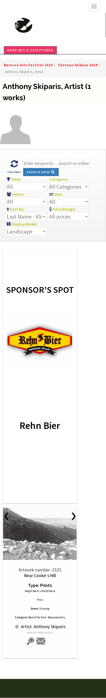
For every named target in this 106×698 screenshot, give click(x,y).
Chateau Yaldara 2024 (78, 65)
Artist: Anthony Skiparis (43, 626)
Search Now (38, 172)
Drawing (44, 608)
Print (40, 600)
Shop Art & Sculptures (30, 50)
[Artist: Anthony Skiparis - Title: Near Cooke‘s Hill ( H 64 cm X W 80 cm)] (40, 534)
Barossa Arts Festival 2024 (29, 65)
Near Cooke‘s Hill (40, 575)
